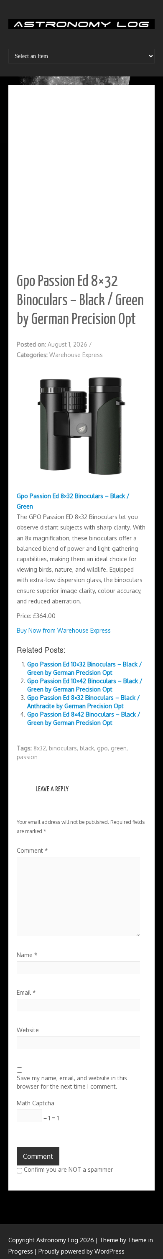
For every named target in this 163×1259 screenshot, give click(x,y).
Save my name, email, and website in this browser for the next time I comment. (72, 1082)
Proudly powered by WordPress (81, 1251)
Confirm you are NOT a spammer (67, 1169)
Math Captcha (35, 1103)
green (119, 748)
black (87, 748)
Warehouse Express (76, 354)
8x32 (39, 748)
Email (26, 992)
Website (28, 1030)
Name (27, 954)
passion (27, 756)
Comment (32, 850)
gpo (102, 748)
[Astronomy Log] (81, 27)
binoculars (63, 748)
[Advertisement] (81, 178)
